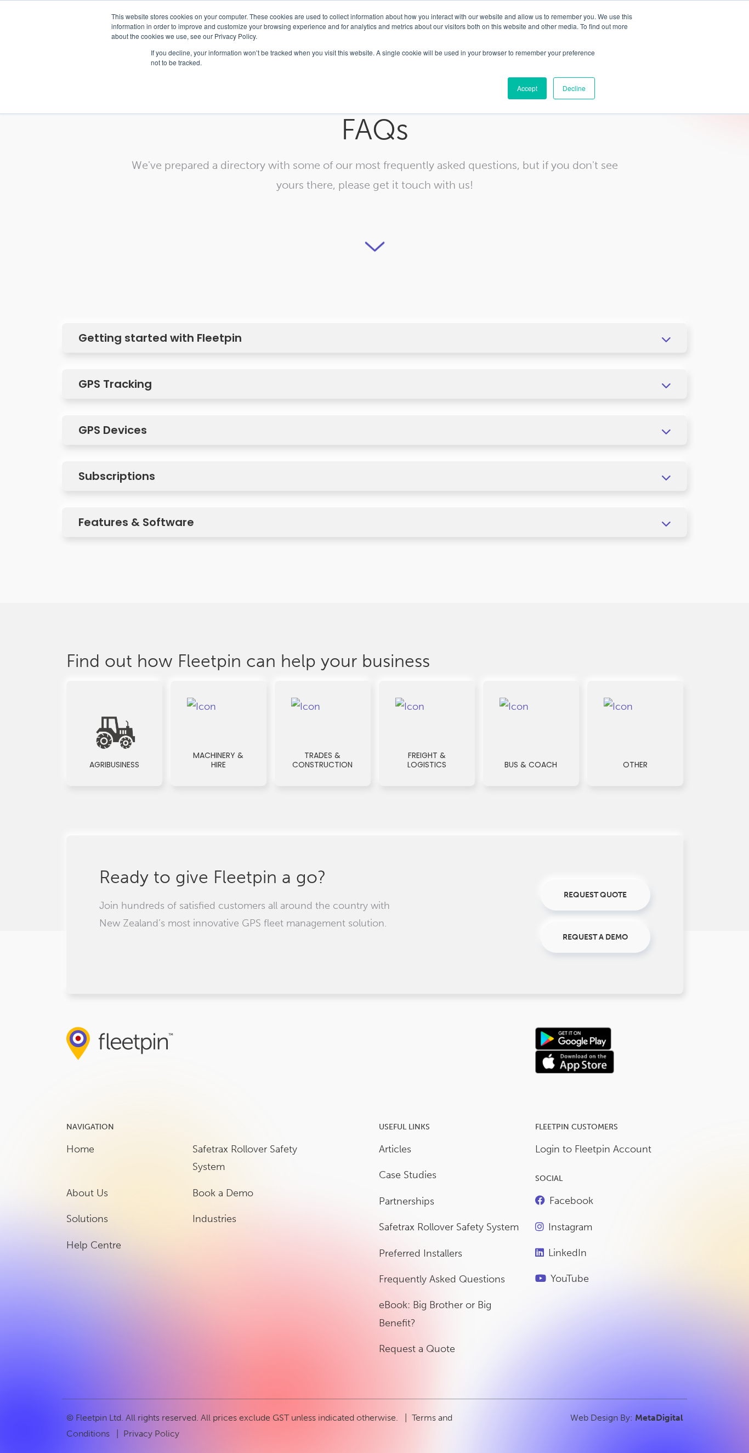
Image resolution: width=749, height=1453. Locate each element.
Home (80, 1149)
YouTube (570, 1279)
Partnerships (406, 1201)
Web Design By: (626, 1417)
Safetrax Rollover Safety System (244, 1158)
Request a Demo (595, 937)
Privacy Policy (151, 1433)
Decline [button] (574, 88)
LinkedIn (567, 1253)
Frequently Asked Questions (442, 1279)
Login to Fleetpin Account (593, 1149)
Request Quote (595, 895)
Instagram (570, 1227)
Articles (395, 1149)
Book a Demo (222, 1193)
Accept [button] (527, 88)
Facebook (571, 1201)
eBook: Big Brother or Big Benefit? (435, 1313)
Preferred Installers (420, 1253)
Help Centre (93, 1245)
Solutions (87, 1219)
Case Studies (407, 1175)
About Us (87, 1193)
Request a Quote (417, 1349)
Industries (214, 1219)
